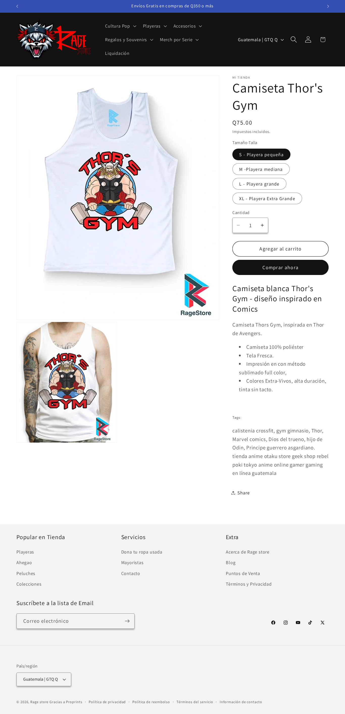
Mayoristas (132, 562)
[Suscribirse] (127, 621)
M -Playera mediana (261, 169)
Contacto (130, 573)
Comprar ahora (280, 267)
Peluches (25, 573)
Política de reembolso (151, 701)
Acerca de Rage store (247, 552)
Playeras (25, 552)
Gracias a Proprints (66, 701)
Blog (230, 562)
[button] (120, 26)
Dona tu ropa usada (141, 552)
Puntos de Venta (243, 573)
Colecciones (29, 584)
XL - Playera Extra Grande (267, 198)
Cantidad (240, 212)
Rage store (39, 701)
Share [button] (243, 493)
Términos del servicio (195, 701)
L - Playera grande (259, 183)
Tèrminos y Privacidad (249, 584)
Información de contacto (241, 701)
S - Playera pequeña (261, 154)
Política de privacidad (107, 701)
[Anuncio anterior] (17, 6)
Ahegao (24, 562)
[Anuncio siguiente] (328, 6)
